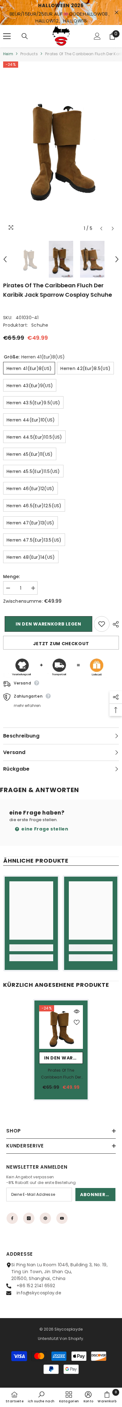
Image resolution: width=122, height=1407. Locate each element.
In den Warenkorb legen (46, 624)
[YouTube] (62, 1218)
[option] (61, 148)
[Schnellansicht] (76, 1011)
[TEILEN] (114, 624)
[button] (101, 228)
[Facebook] (12, 1218)
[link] (31, 947)
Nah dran (116, 12)
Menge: (11, 576)
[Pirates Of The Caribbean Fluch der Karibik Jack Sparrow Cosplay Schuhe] (61, 1027)
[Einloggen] (97, 36)
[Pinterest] (45, 1218)
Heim (8, 53)
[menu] (7, 36)
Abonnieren (96, 1194)
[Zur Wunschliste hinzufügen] (101, 624)
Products (29, 53)
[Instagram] (29, 1218)
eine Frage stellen (44, 829)
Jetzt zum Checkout (61, 643)
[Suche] (24, 36)
